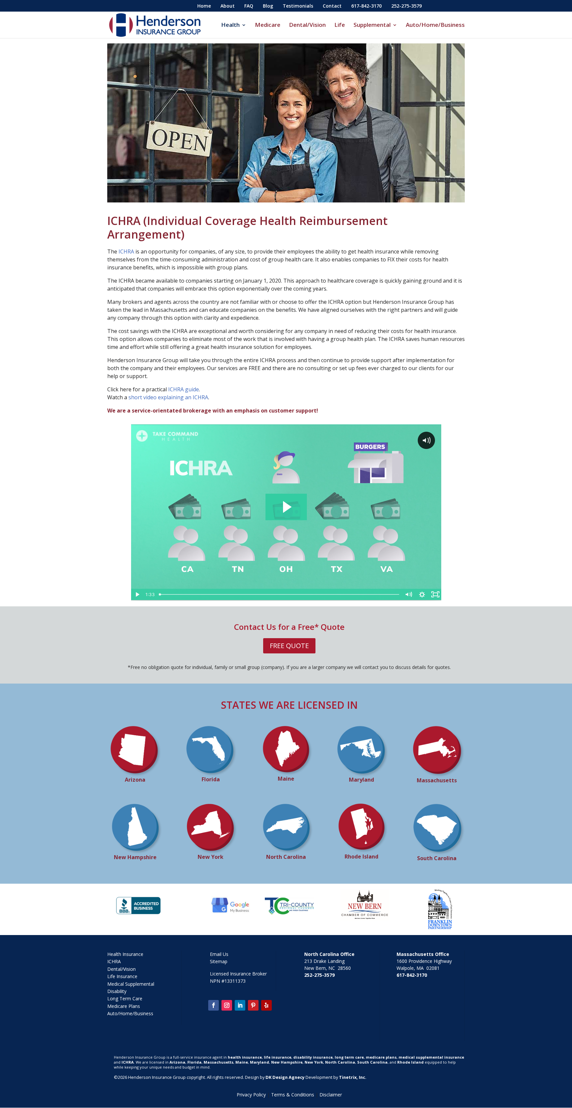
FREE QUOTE (289, 645)
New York (314, 1062)
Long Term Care (124, 998)
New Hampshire (287, 1062)
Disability (116, 991)
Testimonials (298, 6)
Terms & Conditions (292, 1094)
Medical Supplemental (130, 984)
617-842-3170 (366, 6)
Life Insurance (122, 976)
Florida (194, 1062)
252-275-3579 (406, 6)
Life (339, 25)
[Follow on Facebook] (213, 1005)
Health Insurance (125, 954)
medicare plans (381, 1057)
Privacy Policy (251, 1094)
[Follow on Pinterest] (253, 1005)
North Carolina (340, 1062)
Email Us (219, 954)
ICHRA (126, 251)
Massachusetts (218, 1062)
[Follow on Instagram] (226, 1005)
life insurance (277, 1057)
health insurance (245, 1057)
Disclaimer (330, 1094)
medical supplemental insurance (431, 1057)
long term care (349, 1057)
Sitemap (218, 961)
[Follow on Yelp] (266, 1005)
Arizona (177, 1062)
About (227, 6)
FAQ (248, 6)
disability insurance (313, 1057)
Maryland (259, 1062)
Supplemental (372, 25)
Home (204, 6)
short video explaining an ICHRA (168, 397)
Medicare (267, 25)
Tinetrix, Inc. (352, 1077)
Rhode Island (410, 1062)
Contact (332, 6)
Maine (241, 1062)
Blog (268, 6)
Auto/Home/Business (435, 25)
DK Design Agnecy (284, 1077)
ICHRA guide (183, 389)
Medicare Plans (123, 1006)
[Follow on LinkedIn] (240, 1005)
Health (230, 25)
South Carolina (372, 1062)
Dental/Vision (307, 25)
